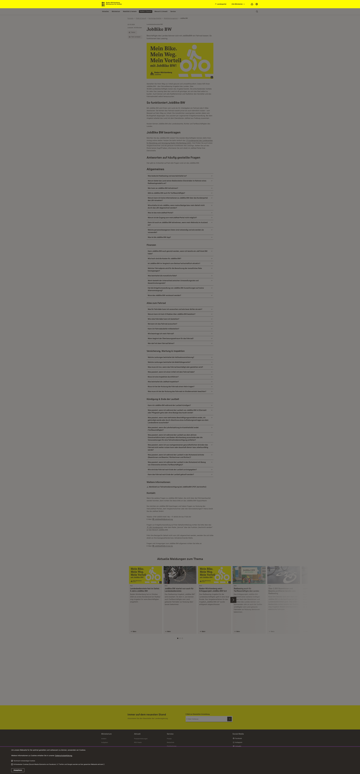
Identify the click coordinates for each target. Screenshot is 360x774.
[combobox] (238, 4)
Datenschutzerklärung (63, 755)
